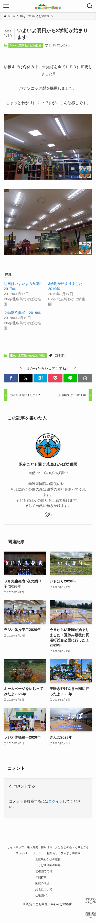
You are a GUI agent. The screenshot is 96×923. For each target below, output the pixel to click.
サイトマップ (15, 847)
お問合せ (52, 853)
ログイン (55, 801)
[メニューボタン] (6, 6)
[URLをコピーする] (85, 378)
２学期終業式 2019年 (22, 313)
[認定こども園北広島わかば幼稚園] (48, 6)
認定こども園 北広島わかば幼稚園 (48, 464)
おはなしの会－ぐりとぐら (72, 847)
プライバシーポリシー (30, 853)
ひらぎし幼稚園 (70, 853)
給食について (43, 889)
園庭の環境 (42, 883)
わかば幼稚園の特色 (48, 865)
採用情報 (46, 847)
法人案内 (32, 847)
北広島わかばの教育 (48, 859)
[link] (48, 515)
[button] (11, 378)
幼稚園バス (42, 895)
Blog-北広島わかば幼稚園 (25, 45)
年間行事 (41, 877)
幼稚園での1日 (44, 871)
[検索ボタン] (90, 6)
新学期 (59, 355)
